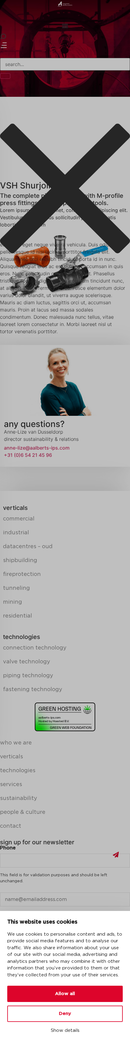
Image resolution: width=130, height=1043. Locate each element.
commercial (18, 519)
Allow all (65, 993)
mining (12, 602)
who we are (16, 743)
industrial (16, 533)
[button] (65, 25)
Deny (65, 1013)
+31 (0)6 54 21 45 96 (28, 455)
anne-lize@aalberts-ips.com (37, 448)
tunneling (16, 588)
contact (10, 826)
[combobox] (65, 64)
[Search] (5, 76)
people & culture (22, 812)
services (11, 784)
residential (17, 616)
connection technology (35, 648)
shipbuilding (20, 560)
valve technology (26, 662)
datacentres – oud (28, 546)
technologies (17, 770)
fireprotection (22, 574)
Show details (65, 1030)
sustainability (18, 798)
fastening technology (32, 689)
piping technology (28, 675)
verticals (11, 757)
